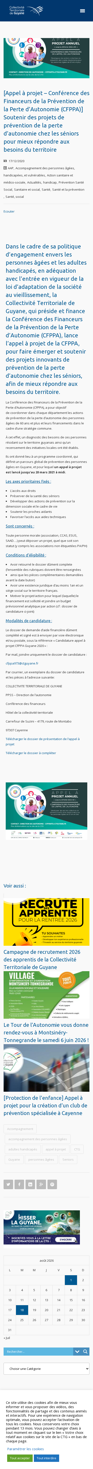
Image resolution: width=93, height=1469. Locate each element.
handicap (50, 182)
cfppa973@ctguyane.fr (22, 663)
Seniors (68, 1159)
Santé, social (14, 196)
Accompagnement (20, 1129)
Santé (46, 189)
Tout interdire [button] (46, 1458)
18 (22, 1310)
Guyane (14, 1159)
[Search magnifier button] (85, 1352)
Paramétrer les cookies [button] (25, 1448)
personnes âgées (41, 1159)
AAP (11, 168)
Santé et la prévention (68, 189)
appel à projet (56, 1149)
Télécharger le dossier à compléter (31, 753)
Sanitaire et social (27, 189)
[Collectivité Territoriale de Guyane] (26, 10)
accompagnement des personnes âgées (37, 1139)
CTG (77, 1149)
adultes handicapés (22, 1149)
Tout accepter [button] (20, 1458)
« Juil (7, 1338)
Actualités (34, 182)
